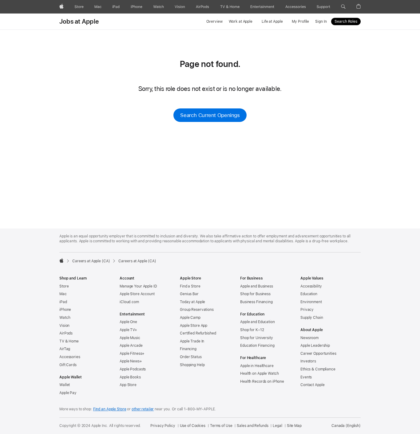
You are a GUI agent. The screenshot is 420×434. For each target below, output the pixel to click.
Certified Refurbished (198, 333)
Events (306, 377)
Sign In (321, 21)
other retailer (143, 409)
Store (64, 286)
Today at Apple (192, 302)
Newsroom (309, 338)
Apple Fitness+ (132, 353)
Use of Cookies (192, 426)
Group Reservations (197, 309)
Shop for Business (255, 294)
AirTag (64, 349)
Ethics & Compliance (317, 369)
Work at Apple (240, 21)
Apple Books (130, 377)
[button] (343, 7)
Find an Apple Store (109, 409)
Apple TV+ (128, 330)
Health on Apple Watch (259, 373)
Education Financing (257, 345)
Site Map (294, 426)
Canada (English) (346, 426)
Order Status (191, 357)
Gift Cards (68, 365)
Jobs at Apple (79, 21)
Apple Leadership (315, 345)
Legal (277, 426)
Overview (214, 21)
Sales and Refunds (252, 426)
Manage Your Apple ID (138, 286)
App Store (128, 385)
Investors (308, 361)
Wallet (64, 385)
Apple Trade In (192, 341)
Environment (311, 302)
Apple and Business (256, 286)
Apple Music (130, 338)
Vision (64, 325)
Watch (64, 317)
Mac (63, 294)
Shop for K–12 (252, 330)
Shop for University (256, 338)
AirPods (66, 333)
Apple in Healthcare (257, 366)
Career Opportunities (318, 353)
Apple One (128, 322)
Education (308, 294)
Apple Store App (193, 325)
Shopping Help (192, 365)
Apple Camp (190, 317)
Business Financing (256, 302)
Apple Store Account (137, 294)
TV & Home (69, 341)
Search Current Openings (210, 115)
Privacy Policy (162, 426)
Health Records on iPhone (262, 381)
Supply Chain (311, 317)
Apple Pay (68, 393)
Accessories (69, 357)
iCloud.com (129, 302)
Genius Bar (189, 294)
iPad (63, 302)
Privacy (307, 309)
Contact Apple (312, 385)
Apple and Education (257, 322)
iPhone (65, 309)
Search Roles (346, 21)
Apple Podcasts (133, 369)
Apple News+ (131, 361)
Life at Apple (272, 21)
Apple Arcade (131, 345)
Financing (188, 349)
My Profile (300, 21)
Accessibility (311, 286)
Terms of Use (221, 426)
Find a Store (190, 286)
